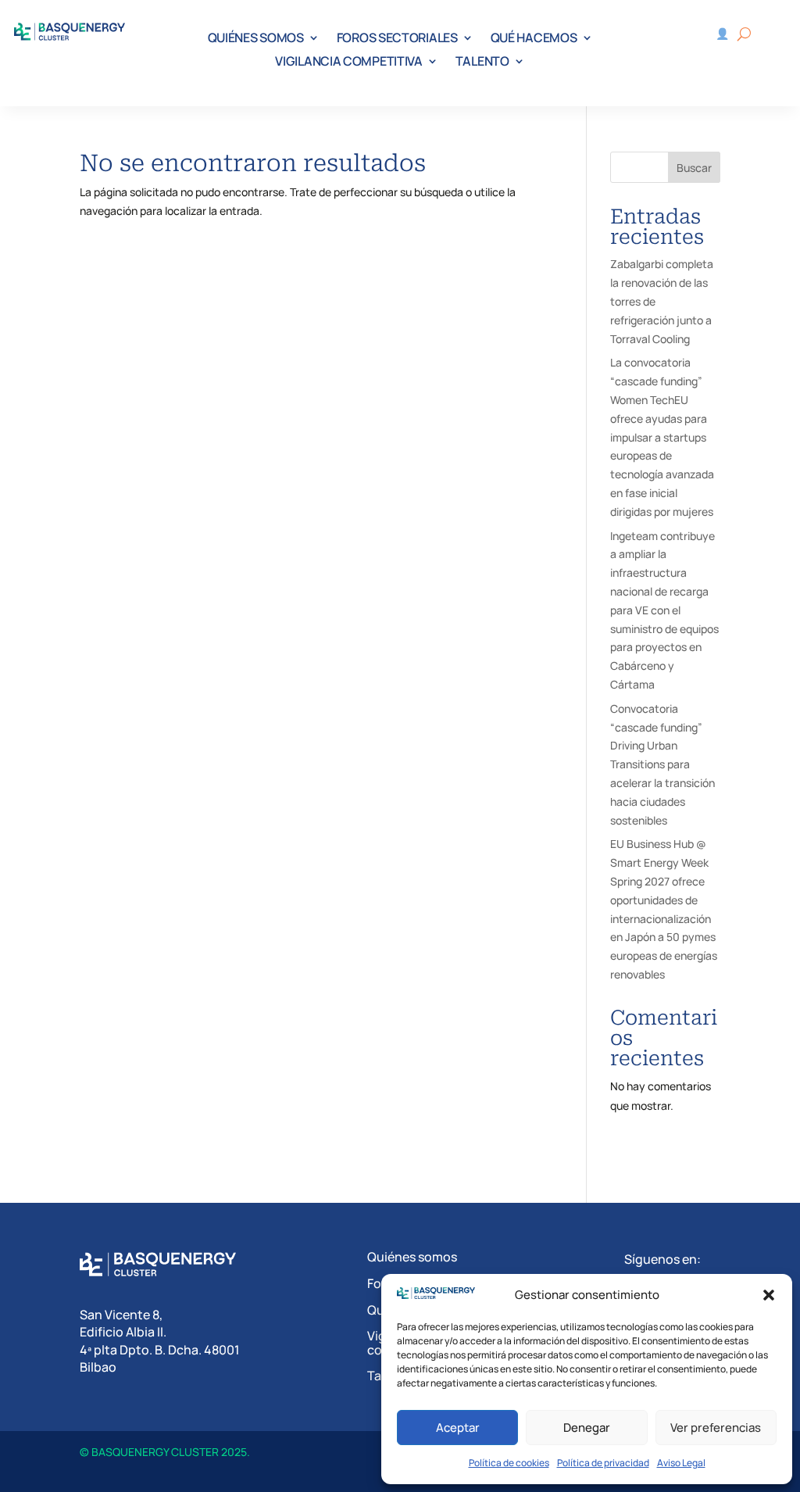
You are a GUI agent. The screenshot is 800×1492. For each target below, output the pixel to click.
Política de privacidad (603, 1462)
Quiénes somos (412, 1256)
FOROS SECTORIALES (397, 39)
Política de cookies (509, 1462)
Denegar (586, 1427)
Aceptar (458, 1427)
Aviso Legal (681, 1462)
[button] (769, 1295)
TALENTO (482, 62)
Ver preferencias (715, 1427)
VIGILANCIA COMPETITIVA (348, 62)
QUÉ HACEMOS (534, 39)
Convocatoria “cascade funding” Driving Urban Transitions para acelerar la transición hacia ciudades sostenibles (662, 764)
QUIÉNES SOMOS (256, 39)
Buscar (694, 167)
